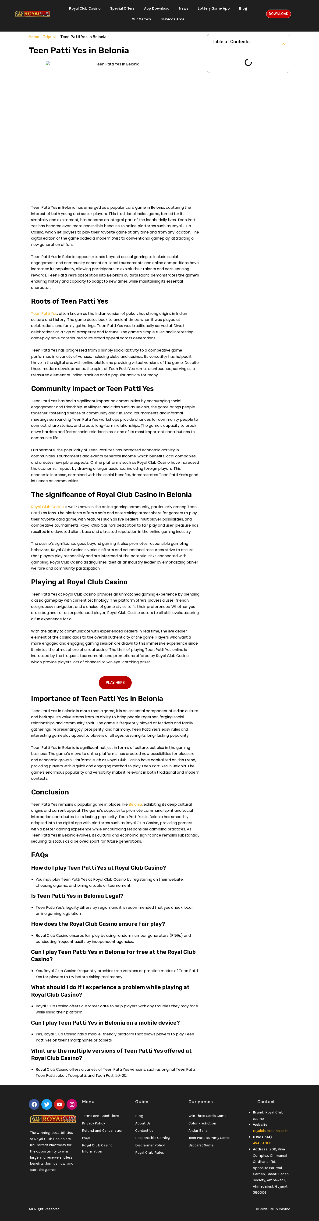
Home (34, 37)
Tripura (50, 37)
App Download (157, 8)
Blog (243, 8)
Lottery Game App (214, 8)
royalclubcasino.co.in (270, 1130)
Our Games (141, 19)
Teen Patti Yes (44, 313)
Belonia (135, 804)
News (183, 8)
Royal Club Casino (85, 8)
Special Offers (122, 8)
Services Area (172, 19)
